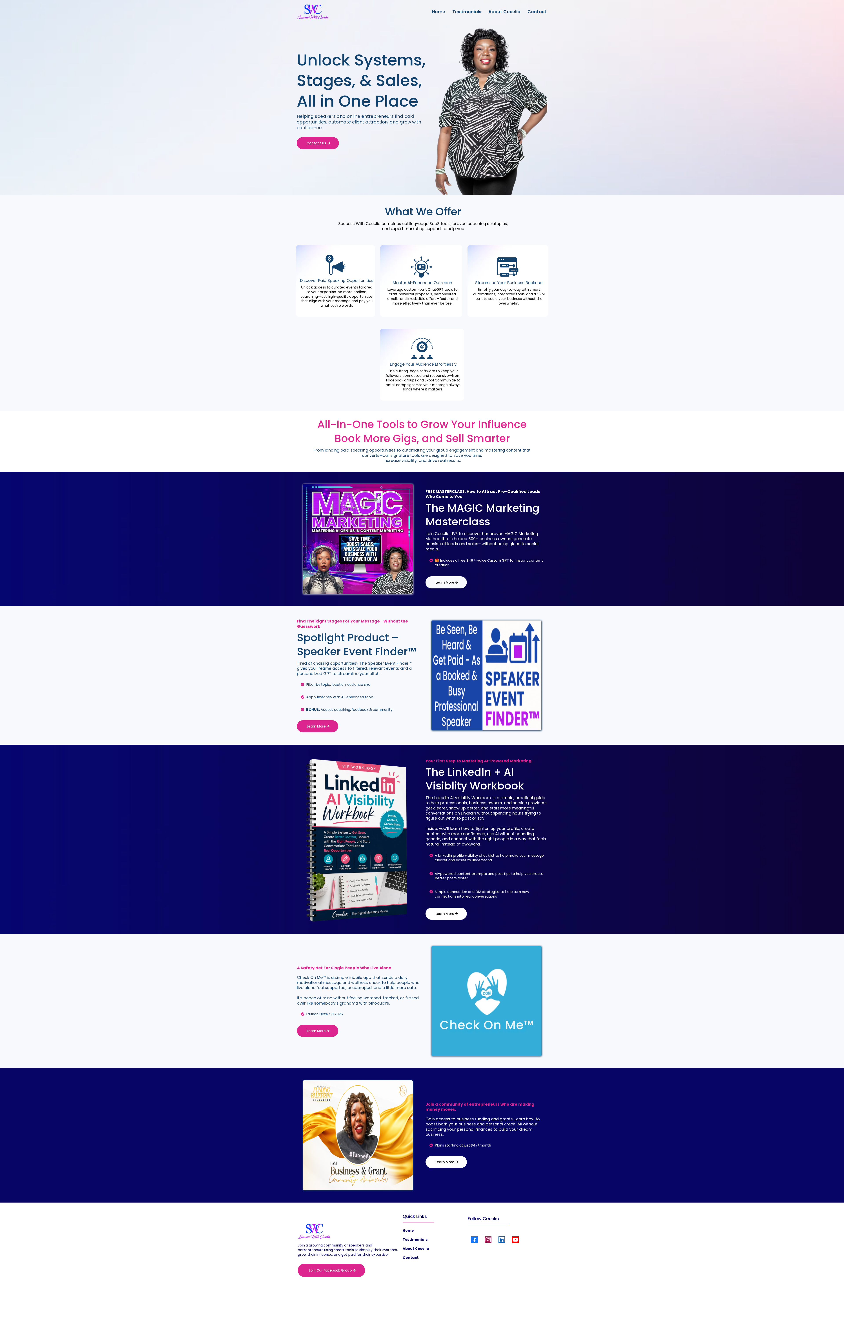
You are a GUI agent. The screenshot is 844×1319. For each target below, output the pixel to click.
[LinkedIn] (502, 1239)
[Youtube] (515, 1239)
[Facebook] (474, 1239)
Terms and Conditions (435, 1306)
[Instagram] (488, 1239)
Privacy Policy (404, 1306)
